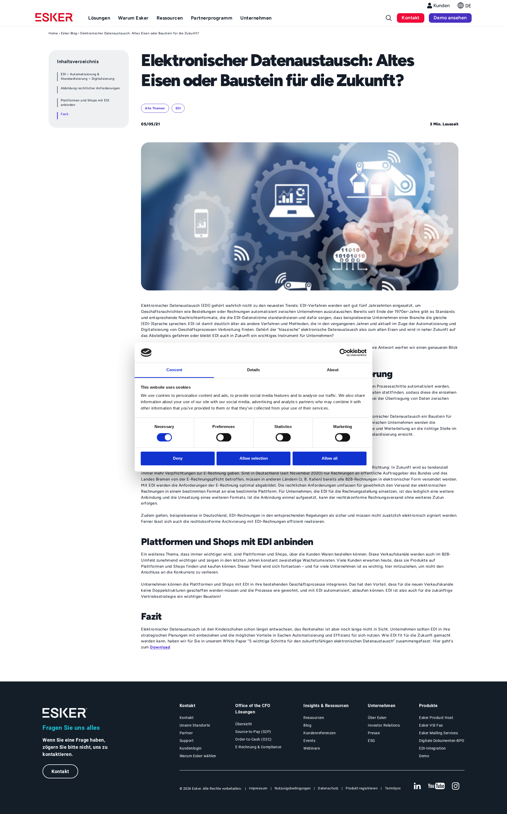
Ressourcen (313, 718)
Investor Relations (384, 725)
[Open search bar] (389, 18)
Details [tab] (253, 370)
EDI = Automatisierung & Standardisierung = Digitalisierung (87, 76)
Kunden (441, 5)
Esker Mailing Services (438, 733)
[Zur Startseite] (65, 713)
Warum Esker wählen (198, 756)
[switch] (223, 437)
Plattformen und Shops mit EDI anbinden (85, 102)
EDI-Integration (432, 748)
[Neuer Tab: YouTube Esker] (436, 786)
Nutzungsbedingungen (293, 788)
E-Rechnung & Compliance (258, 747)
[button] (465, 7)
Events (309, 740)
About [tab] (333, 370)
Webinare (311, 748)
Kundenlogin (191, 748)
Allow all (329, 458)
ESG (371, 740)
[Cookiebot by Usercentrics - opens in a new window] (343, 352)
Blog (307, 725)
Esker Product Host (436, 718)
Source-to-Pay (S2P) (253, 732)
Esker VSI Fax (431, 725)
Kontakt (411, 18)
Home (53, 33)
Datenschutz (328, 788)
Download (160, 647)
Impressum (258, 788)
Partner (186, 733)
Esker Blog (69, 33)
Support (187, 740)
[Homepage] (54, 19)
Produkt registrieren (362, 788)
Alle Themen (155, 108)
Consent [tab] (174, 370)
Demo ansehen (450, 18)
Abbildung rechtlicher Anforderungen (90, 88)
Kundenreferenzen (319, 733)
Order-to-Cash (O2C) (253, 739)
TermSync (393, 788)
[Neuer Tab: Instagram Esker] (455, 786)
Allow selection (254, 458)
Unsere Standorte (195, 725)
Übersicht (243, 724)
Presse (374, 733)
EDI (178, 108)
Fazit (65, 114)
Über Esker (377, 718)
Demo (424, 756)
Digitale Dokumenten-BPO (441, 740)
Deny (177, 458)
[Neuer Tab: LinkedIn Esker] (417, 786)
